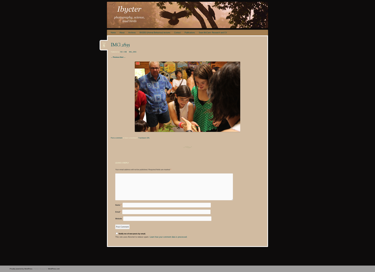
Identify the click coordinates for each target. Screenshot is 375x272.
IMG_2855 (132, 52)
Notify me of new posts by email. (132, 234)
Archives (132, 32)
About (122, 32)
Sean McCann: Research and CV (213, 32)
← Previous (115, 57)
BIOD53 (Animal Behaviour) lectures (155, 32)
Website (118, 219)
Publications (190, 32)
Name (118, 205)
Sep (104, 44)
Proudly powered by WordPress (21, 269)
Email (118, 212)
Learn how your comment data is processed (168, 237)
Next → (123, 57)
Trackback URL (144, 138)
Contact (177, 32)
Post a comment (116, 138)
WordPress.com (54, 269)
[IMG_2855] (187, 131)
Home (113, 32)
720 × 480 (123, 52)
